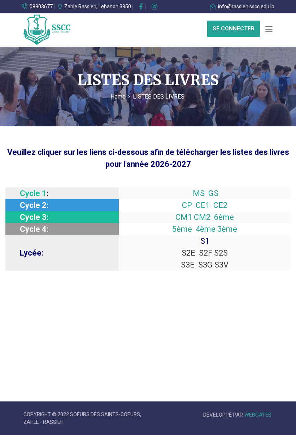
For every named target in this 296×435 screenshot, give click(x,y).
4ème (206, 229)
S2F (205, 252)
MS (199, 193)
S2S (221, 252)
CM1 (183, 217)
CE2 (220, 205)
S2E (188, 252)
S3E (188, 264)
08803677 (41, 6)
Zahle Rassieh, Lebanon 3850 (97, 6)
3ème (227, 229)
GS (213, 193)
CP (187, 205)
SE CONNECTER (233, 28)
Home (118, 96)
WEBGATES (257, 415)
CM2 (202, 217)
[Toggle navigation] (269, 29)
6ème (224, 217)
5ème (182, 229)
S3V (221, 264)
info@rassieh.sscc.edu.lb (245, 6)
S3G (205, 264)
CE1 (203, 205)
